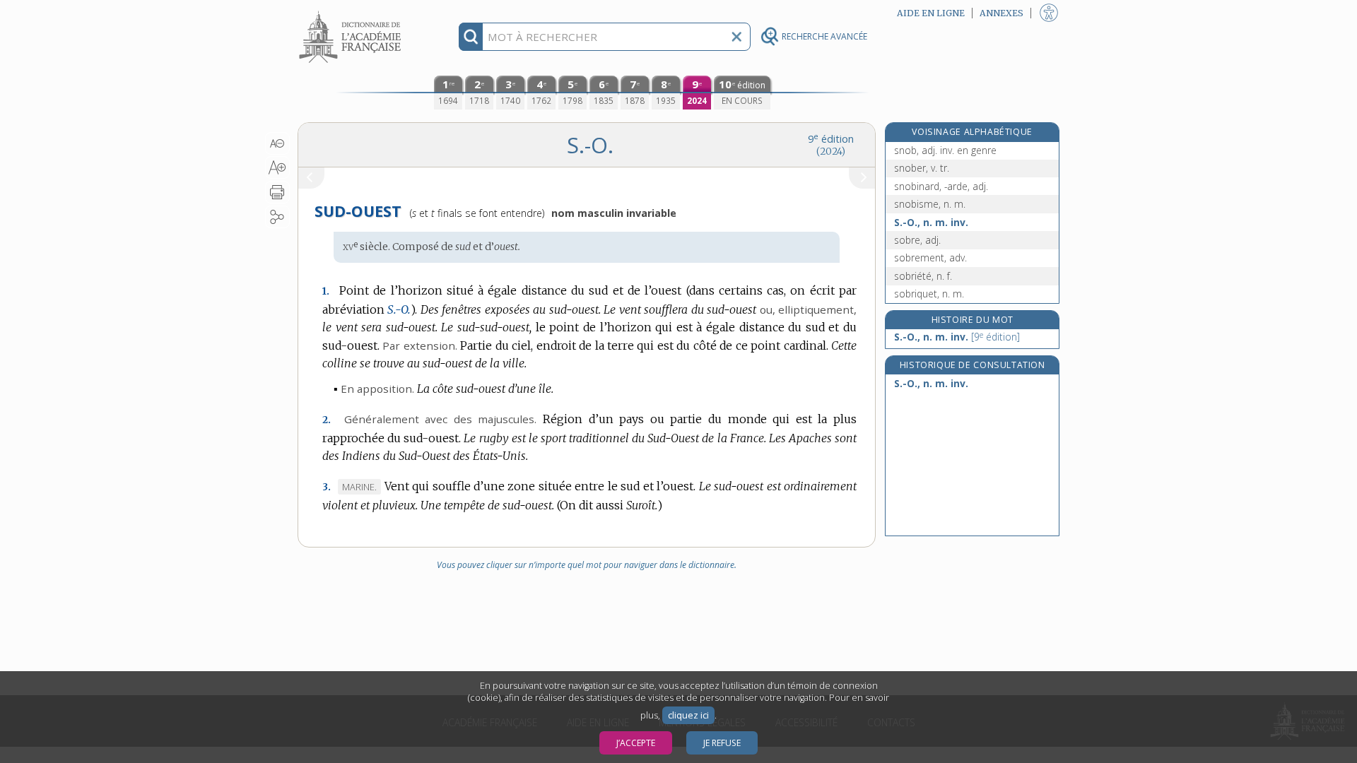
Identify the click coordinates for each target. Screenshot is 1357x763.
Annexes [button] (1001, 13)
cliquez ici (688, 715)
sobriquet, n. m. (929, 293)
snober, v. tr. (921, 168)
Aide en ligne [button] (931, 13)
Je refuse (722, 743)
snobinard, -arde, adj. (941, 186)
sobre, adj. (917, 240)
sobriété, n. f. (923, 276)
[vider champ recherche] (736, 37)
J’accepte (635, 743)
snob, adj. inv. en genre (945, 150)
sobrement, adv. (930, 257)
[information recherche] (471, 37)
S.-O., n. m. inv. (931, 222)
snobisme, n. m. (929, 204)
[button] (277, 143)
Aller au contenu (352, 12)
